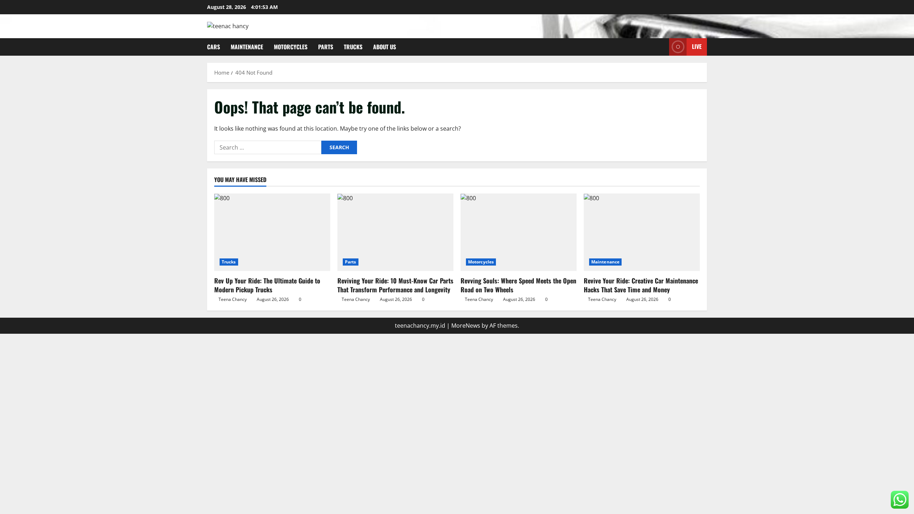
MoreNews (465, 325)
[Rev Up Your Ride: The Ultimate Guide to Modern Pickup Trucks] (272, 232)
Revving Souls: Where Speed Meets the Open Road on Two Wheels (518, 285)
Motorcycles (290, 46)
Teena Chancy (233, 299)
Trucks (353, 46)
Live (697, 46)
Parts (325, 46)
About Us (384, 46)
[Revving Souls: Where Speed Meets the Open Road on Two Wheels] (519, 232)
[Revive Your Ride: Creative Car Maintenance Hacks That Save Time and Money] (642, 232)
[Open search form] (661, 47)
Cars (213, 46)
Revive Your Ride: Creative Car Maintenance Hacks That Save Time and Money (641, 285)
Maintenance (247, 46)
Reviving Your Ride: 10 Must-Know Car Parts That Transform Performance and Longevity (395, 285)
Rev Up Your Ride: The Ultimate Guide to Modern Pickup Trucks (267, 285)
